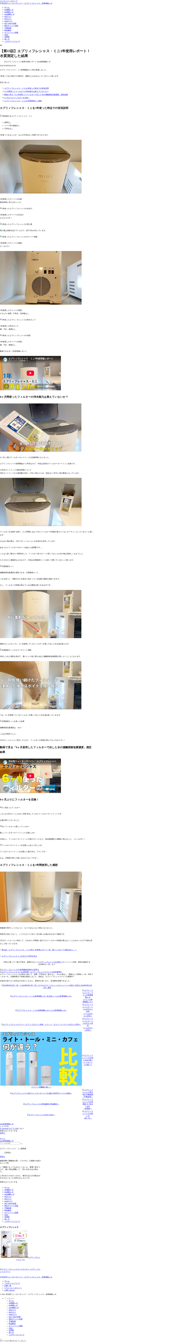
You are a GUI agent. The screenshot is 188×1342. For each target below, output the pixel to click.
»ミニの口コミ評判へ (88, 1029)
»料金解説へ (54, 1104)
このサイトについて (12, 1221)
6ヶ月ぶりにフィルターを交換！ (17, 98)
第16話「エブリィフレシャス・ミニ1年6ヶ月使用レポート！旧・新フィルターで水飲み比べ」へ (39, 950)
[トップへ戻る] (1, 1339)
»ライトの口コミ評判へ (71, 1024)
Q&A (6, 1215)
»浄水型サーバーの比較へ (62, 1093)
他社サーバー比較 (11, 1206)
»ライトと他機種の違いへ (41, 1087)
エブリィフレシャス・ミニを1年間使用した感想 (23, 101)
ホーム (7, 1187)
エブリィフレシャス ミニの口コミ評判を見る (19, 956)
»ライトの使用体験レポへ (88, 1001)
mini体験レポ (9, 1194)
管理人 (2, 1157)
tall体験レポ (8, 1190)
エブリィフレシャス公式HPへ (50, 962)
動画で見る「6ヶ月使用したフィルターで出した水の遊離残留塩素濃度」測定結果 (36, 95)
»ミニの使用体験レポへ (58, 1010)
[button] (21, 1128)
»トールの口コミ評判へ (88, 1015)
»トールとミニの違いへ (88, 1063)
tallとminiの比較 (10, 1203)
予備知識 (7, 1208)
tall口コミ (8, 1197)
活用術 (7, 1217)
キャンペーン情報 (11, 1213)
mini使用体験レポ (6, 1124)
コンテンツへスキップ (8, 1)
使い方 (7, 1219)
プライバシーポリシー (13, 1288)
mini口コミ (8, 1201)
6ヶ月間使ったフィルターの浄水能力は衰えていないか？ (26, 91)
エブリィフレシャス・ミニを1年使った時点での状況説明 (26, 88)
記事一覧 (7, 1286)
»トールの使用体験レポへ (62, 996)
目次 (1, 82)
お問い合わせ (9, 1290)
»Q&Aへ (52, 1115)
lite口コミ (8, 1199)
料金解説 (7, 1210)
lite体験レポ (8, 1192)
